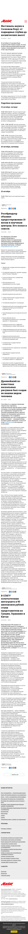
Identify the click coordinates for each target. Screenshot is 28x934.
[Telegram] (11, 208)
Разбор (3, 817)
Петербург (9, 764)
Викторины (4, 813)
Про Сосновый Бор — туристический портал (13, 793)
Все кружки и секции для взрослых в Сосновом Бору (11, 850)
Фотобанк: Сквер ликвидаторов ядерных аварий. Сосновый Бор (12, 805)
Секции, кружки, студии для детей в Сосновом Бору (10, 846)
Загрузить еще (15, 774)
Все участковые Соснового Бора (10, 858)
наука (5, 205)
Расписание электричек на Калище (11, 839)
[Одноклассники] (13, 208)
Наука (8, 374)
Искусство (15, 588)
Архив (3, 815)
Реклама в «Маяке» (6, 828)
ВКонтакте (4, 873)
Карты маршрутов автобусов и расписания (13, 841)
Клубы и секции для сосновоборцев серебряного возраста (11, 853)
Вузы (5, 374)
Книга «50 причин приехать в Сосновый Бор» (13, 795)
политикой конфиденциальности (14, 929)
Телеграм (3, 871)
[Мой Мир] (15, 208)
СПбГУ (11, 677)
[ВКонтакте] (9, 208)
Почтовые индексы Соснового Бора (11, 860)
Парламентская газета (9, 246)
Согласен (14, 931)
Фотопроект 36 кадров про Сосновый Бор (12, 799)
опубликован (9, 422)
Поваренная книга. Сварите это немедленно (13, 819)
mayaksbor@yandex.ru (13, 898)
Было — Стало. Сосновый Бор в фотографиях (13, 797)
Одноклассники (5, 875)
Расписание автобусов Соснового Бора (12, 837)
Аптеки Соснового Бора (7, 856)
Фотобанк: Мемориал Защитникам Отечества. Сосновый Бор (14, 808)
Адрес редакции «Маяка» (6, 889)
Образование (8, 204)
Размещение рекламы (5, 901)
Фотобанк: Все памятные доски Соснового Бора (13, 801)
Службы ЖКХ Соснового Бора (9, 862)
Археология (6, 588)
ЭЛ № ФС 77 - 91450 (20, 896)
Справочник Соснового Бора (9, 843)
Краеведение (4, 811)
